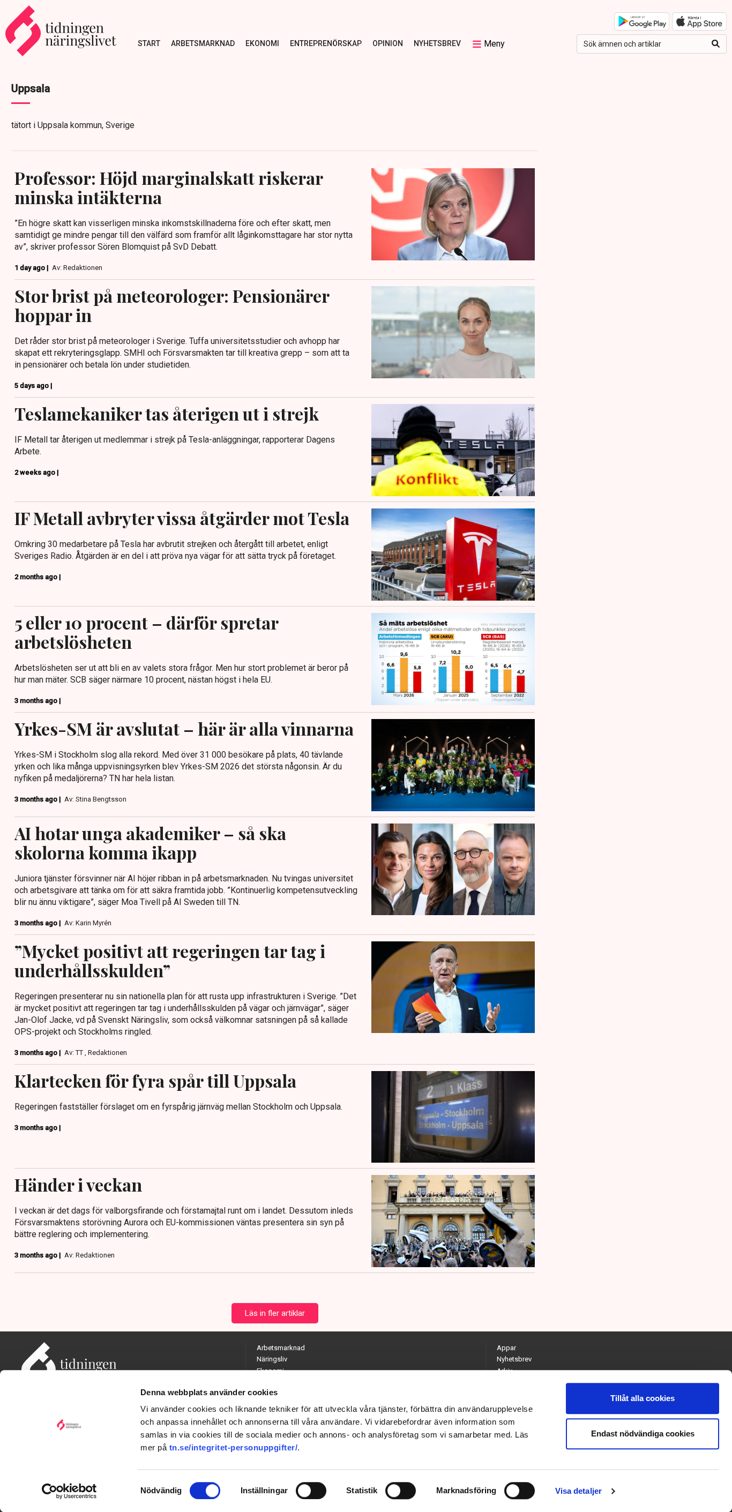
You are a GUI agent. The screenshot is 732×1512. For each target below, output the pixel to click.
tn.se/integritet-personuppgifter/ (233, 1447)
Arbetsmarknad (203, 43)
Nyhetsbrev (437, 43)
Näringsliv (272, 1359)
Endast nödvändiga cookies (642, 1433)
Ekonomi (262, 43)
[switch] (311, 1490)
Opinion (387, 43)
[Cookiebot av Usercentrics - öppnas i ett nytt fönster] (69, 1491)
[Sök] (715, 44)
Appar (506, 1348)
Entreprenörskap (326, 43)
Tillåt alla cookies (642, 1398)
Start (149, 43)
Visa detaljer (578, 1490)
